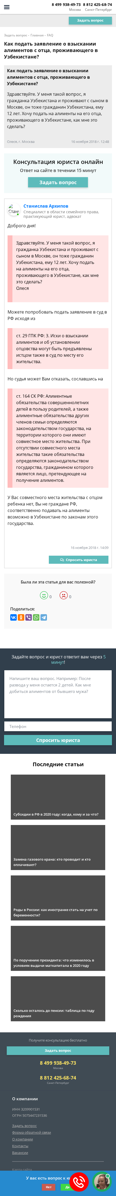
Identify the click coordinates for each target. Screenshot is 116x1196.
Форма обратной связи (31, 1132)
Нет (49, 1187)
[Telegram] (43, 617)
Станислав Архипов (45, 206)
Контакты (20, 1145)
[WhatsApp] (36, 617)
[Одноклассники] (21, 617)
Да (68, 1187)
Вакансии (20, 1152)
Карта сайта (22, 1169)
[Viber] (28, 617)
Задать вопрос (90, 20)
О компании (22, 1139)
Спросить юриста (81, 559)
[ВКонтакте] (13, 617)
